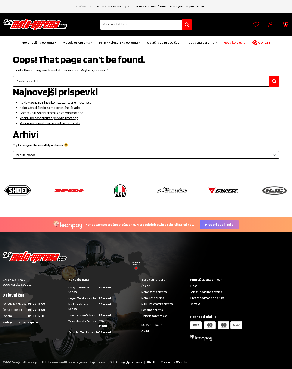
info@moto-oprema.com (188, 6)
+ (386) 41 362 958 (145, 6)
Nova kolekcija (234, 42)
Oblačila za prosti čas (163, 42)
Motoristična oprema (37, 42)
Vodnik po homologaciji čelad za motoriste (50, 123)
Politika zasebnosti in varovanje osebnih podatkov (74, 362)
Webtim (181, 362)
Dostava (195, 304)
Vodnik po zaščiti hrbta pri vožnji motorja (49, 118)
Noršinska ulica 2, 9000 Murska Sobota (99, 6)
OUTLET (264, 42)
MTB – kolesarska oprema (157, 304)
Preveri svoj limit (219, 225)
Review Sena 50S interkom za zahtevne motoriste (55, 102)
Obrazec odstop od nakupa (207, 298)
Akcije (145, 330)
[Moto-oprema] (35, 24)
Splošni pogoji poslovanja (206, 292)
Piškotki (151, 362)
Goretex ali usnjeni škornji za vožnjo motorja (51, 113)
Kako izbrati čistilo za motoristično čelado (50, 108)
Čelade (145, 286)
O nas (193, 286)
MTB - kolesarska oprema (118, 42)
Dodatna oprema (201, 42)
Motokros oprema (76, 42)
